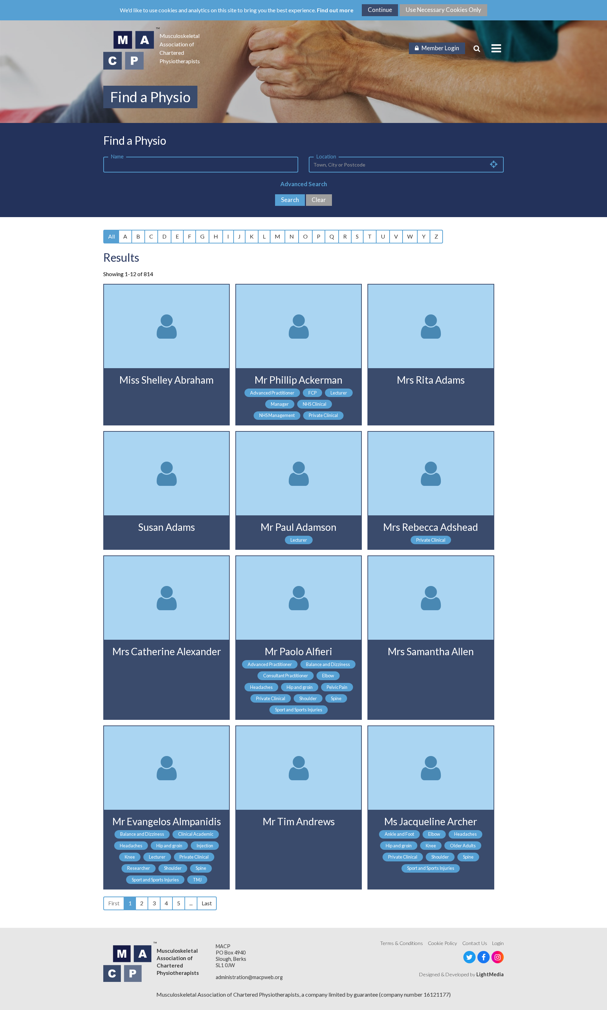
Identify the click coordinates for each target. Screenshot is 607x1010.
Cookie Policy (442, 943)
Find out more (335, 10)
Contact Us (474, 943)
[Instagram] (497, 957)
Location (326, 156)
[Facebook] (483, 957)
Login (498, 943)
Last (207, 903)
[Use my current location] (494, 164)
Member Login (440, 48)
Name (117, 156)
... (190, 903)
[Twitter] (469, 957)
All (111, 236)
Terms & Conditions (401, 943)
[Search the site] (477, 48)
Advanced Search (303, 184)
